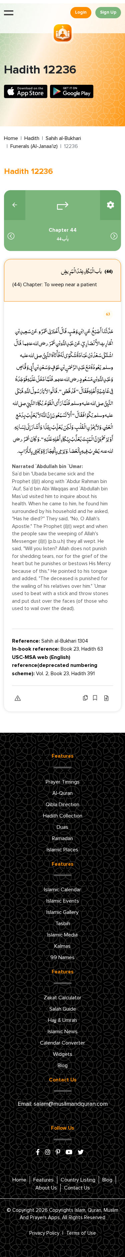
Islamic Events (62, 901)
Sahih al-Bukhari (63, 138)
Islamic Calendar (62, 889)
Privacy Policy (44, 1233)
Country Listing (78, 1180)
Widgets (62, 1054)
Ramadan (62, 838)
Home (11, 138)
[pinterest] (58, 1153)
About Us (46, 1188)
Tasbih (62, 923)
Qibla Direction (62, 804)
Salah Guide (62, 1009)
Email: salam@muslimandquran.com (63, 1104)
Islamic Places (62, 849)
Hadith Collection (62, 815)
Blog (63, 1065)
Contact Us (77, 1188)
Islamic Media (62, 935)
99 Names (62, 957)
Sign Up (108, 12)
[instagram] (47, 1153)
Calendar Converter (62, 1043)
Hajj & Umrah (62, 1020)
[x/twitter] (81, 1153)
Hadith (31, 138)
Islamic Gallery (62, 912)
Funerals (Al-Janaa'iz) (34, 146)
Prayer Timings (63, 782)
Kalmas (62, 946)
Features (43, 1180)
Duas (62, 827)
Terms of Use (81, 1233)
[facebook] (38, 1153)
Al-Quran (62, 793)
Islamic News (63, 1031)
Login (81, 12)
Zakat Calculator (62, 997)
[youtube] (69, 1153)
